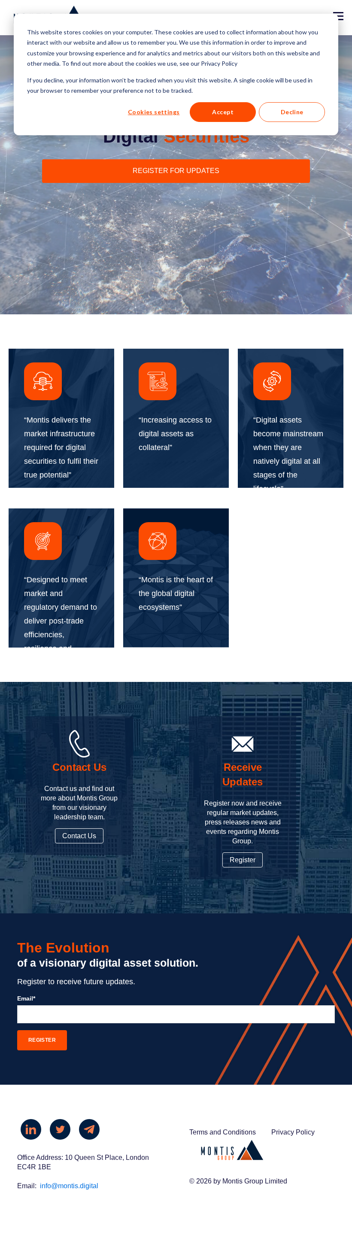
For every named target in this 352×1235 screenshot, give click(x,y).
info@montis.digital (69, 1185)
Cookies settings (154, 112)
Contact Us (79, 836)
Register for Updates (176, 170)
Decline (292, 112)
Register (242, 860)
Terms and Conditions (222, 1132)
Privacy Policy (293, 1132)
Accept (223, 112)
